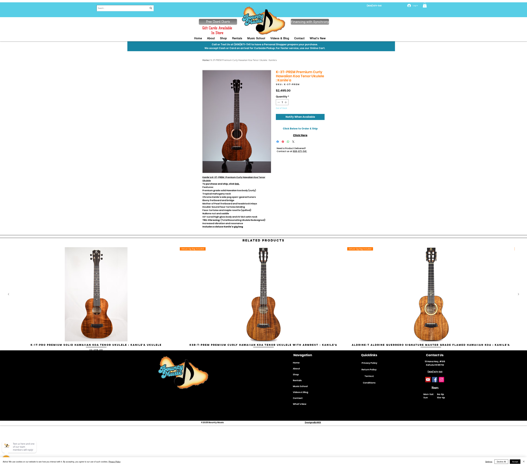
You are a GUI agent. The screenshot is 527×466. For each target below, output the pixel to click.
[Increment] (286, 102)
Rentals (297, 380)
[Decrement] (278, 102)
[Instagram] (441, 379)
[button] (425, 5)
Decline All (501, 461)
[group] (263, 299)
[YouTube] (428, 379)
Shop (296, 374)
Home (205, 60)
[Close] (523, 461)
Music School (300, 386)
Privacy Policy (369, 363)
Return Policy (369, 369)
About (296, 368)
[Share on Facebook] (277, 141)
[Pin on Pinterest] (282, 141)
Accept (515, 461)
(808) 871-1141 (374, 5)
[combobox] (125, 8)
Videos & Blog (300, 392)
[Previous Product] (8, 294)
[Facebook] (434, 379)
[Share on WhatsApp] (288, 141)
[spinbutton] (282, 102)
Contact (298, 398)
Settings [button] (488, 461)
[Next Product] (518, 294)
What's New (299, 404)
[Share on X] (293, 141)
